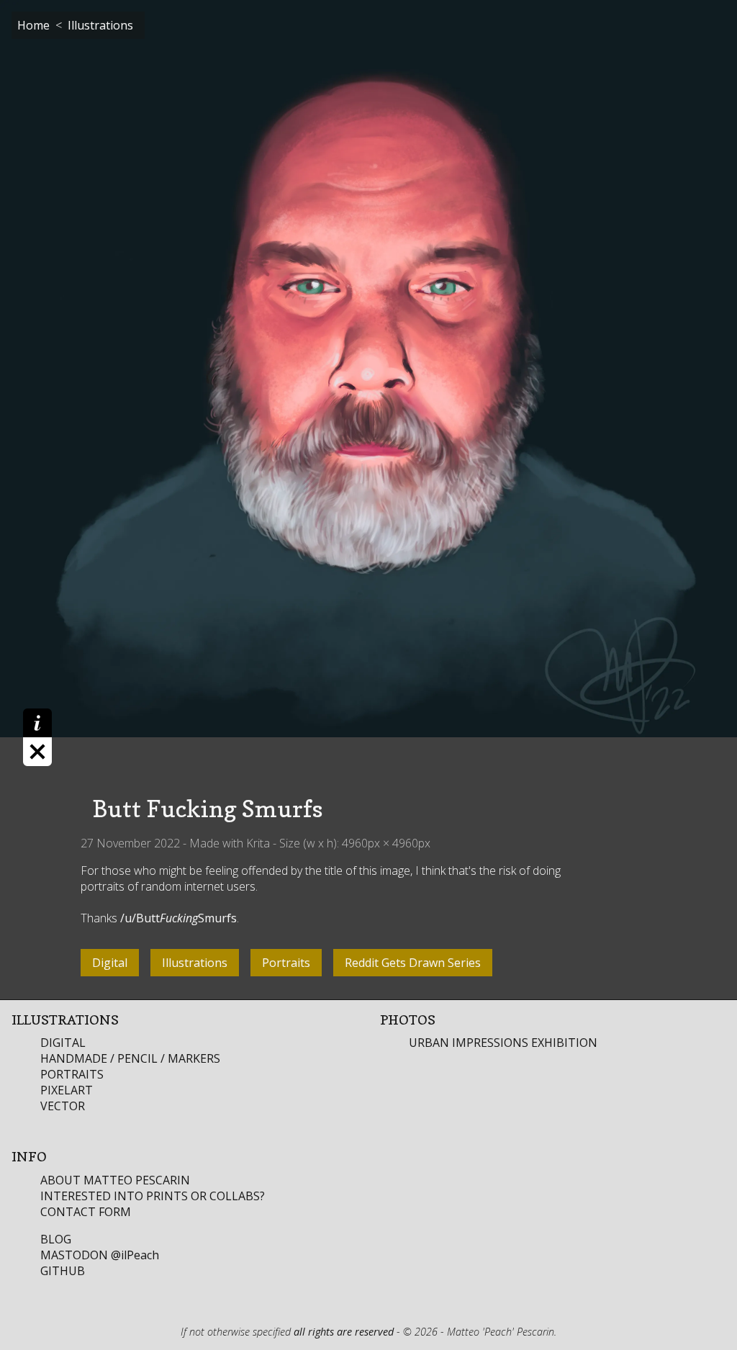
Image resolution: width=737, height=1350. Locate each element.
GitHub (62, 1271)
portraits (286, 963)
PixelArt (66, 1090)
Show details (37, 737)
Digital (63, 1042)
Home (33, 25)
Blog (55, 1239)
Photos (407, 1019)
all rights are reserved (344, 1331)
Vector (62, 1106)
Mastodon (99, 1255)
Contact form (85, 1212)
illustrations (100, 25)
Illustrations (65, 1019)
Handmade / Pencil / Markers (130, 1058)
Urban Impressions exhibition (503, 1042)
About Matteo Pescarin (115, 1180)
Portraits (72, 1074)
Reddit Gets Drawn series (413, 963)
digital (109, 963)
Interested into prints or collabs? (152, 1196)
